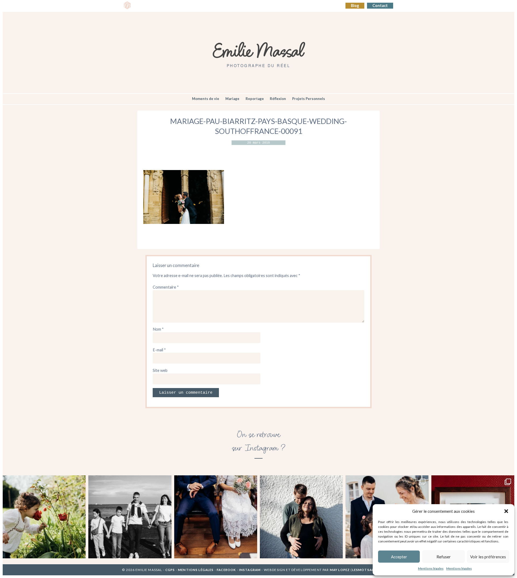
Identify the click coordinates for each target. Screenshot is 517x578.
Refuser (443, 556)
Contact (380, 5)
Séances (161, 6)
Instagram (250, 570)
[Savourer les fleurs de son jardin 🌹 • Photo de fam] (44, 516)
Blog (355, 5)
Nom (158, 329)
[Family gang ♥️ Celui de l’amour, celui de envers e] (129, 516)
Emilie (141, 6)
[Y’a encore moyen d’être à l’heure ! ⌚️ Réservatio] (215, 516)
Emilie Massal (259, 49)
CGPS (170, 570)
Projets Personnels (308, 98)
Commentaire (166, 287)
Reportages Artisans (193, 6)
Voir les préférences (488, 556)
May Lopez (340, 570)
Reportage (255, 98)
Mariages (226, 6)
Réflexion (278, 98)
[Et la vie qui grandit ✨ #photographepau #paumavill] (301, 516)
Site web (160, 370)
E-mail (159, 350)
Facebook (226, 570)
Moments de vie (205, 98)
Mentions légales (430, 568)
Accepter (399, 556)
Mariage (232, 98)
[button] (506, 511)
